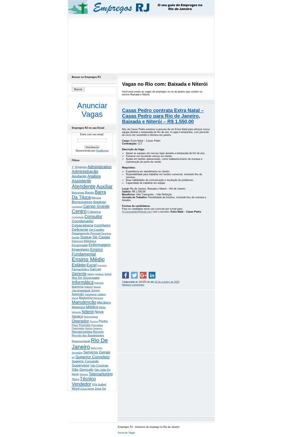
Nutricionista (91, 316)
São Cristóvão (99, 365)
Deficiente (80, 230)
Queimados (78, 328)
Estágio (79, 264)
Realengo (97, 328)
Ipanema (78, 286)
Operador (80, 321)
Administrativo (99, 167)
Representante (81, 341)
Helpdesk (99, 274)
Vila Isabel (99, 384)
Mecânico (104, 302)
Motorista (78, 307)
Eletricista (77, 241)
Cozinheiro (102, 225)
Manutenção (84, 302)
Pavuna (94, 321)
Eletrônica (90, 241)
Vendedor (81, 384)
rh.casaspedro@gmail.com (137, 211)
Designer (106, 233)
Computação (78, 217)
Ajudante (79, 176)
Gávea (90, 274)
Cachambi (77, 206)
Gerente (79, 273)
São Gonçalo (82, 370)
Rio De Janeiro (90, 343)
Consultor (93, 216)
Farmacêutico (80, 269)
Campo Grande (96, 206)
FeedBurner (102, 150)
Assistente (81, 180)
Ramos (89, 328)
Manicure (98, 298)
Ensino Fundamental (87, 251)
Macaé (75, 298)
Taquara (83, 374)
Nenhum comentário (133, 284)
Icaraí (108, 273)
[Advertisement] (141, 43)
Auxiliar (104, 186)
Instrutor (99, 283)
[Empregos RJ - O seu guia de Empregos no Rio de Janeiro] (138, 7)
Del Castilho (96, 229)
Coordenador (83, 221)
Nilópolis (76, 312)
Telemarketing (101, 374)
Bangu (89, 192)
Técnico (88, 378)
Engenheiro (80, 249)
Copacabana (82, 225)
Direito (76, 237)
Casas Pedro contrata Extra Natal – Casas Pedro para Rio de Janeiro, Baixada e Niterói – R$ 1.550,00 (163, 116)
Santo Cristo (96, 348)
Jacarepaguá (81, 290)
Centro (79, 211)
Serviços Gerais (96, 352)
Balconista (78, 192)
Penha (103, 321)
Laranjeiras (91, 294)
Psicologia (97, 325)
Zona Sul (100, 388)
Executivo (102, 265)
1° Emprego (79, 167)
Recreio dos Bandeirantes (88, 335)
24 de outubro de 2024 (167, 281)
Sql (73, 357)
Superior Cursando (85, 361)
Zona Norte (87, 388)
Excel (92, 265)
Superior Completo (92, 357)
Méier (102, 307)
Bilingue (96, 197)
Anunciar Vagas (92, 109)
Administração (85, 171)
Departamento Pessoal (86, 233)
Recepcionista (82, 332)
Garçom (95, 269)
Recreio (98, 331)
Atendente (84, 186)
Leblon (102, 294)
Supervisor (81, 365)
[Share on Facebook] (125, 275)
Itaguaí (97, 287)
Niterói (88, 311)
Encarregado (80, 245)
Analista (94, 176)
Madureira (86, 297)
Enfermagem (100, 245)
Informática (83, 282)
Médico (92, 307)
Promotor (85, 325)
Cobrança (94, 212)
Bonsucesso (82, 202)
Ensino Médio (88, 259)
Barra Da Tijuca (89, 195)
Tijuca (75, 379)
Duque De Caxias (95, 237)
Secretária (77, 352)
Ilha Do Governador (86, 278)
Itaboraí (88, 286)
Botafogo (99, 202)
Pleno (75, 325)
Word (75, 388)
